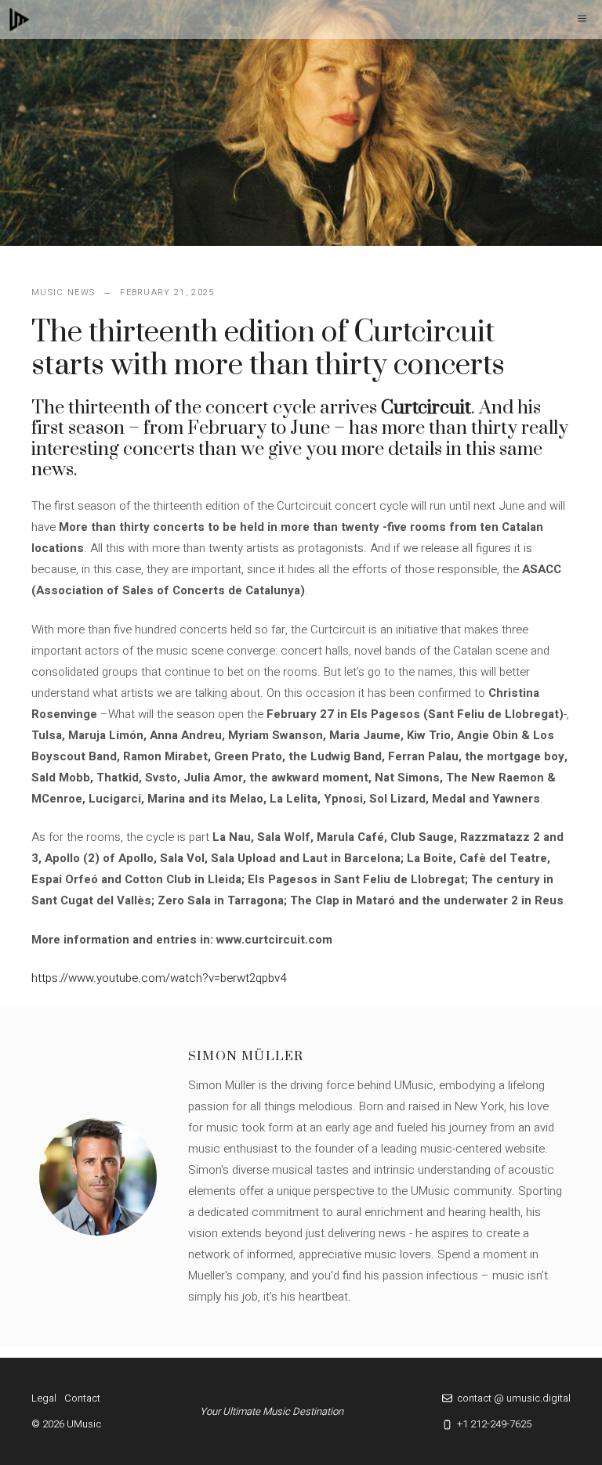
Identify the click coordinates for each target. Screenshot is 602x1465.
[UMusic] (19, 19)
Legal (43, 1398)
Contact (82, 1398)
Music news (63, 292)
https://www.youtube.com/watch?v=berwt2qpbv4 (158, 978)
